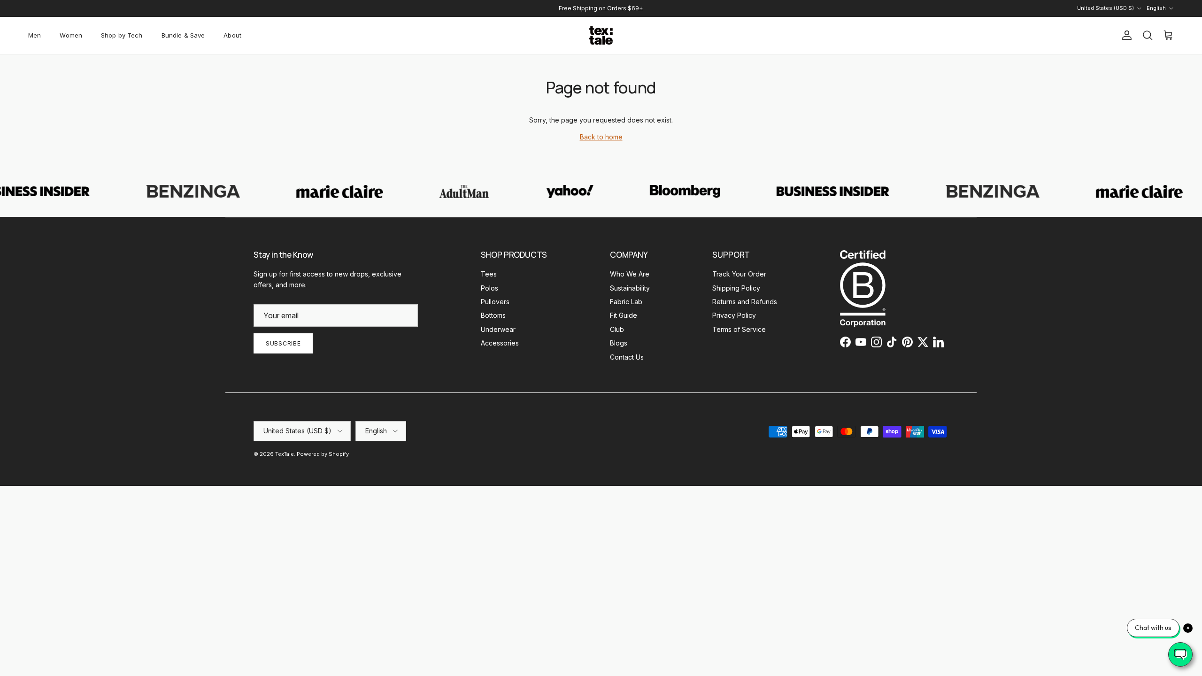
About (232, 35)
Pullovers (495, 302)
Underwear (498, 329)
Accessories (500, 343)
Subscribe (283, 343)
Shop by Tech (122, 35)
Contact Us (627, 357)
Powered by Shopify (323, 454)
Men (34, 35)
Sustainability (630, 288)
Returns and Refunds (744, 302)
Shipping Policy (736, 288)
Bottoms (493, 315)
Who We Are (629, 274)
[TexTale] (601, 35)
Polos (489, 288)
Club (617, 329)
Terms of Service (739, 329)
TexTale (284, 454)
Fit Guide (623, 315)
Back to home (601, 137)
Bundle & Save (183, 35)
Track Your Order (739, 274)
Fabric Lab (626, 302)
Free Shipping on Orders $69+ (601, 8)
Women (71, 35)
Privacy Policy (734, 315)
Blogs (618, 343)
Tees (489, 274)
